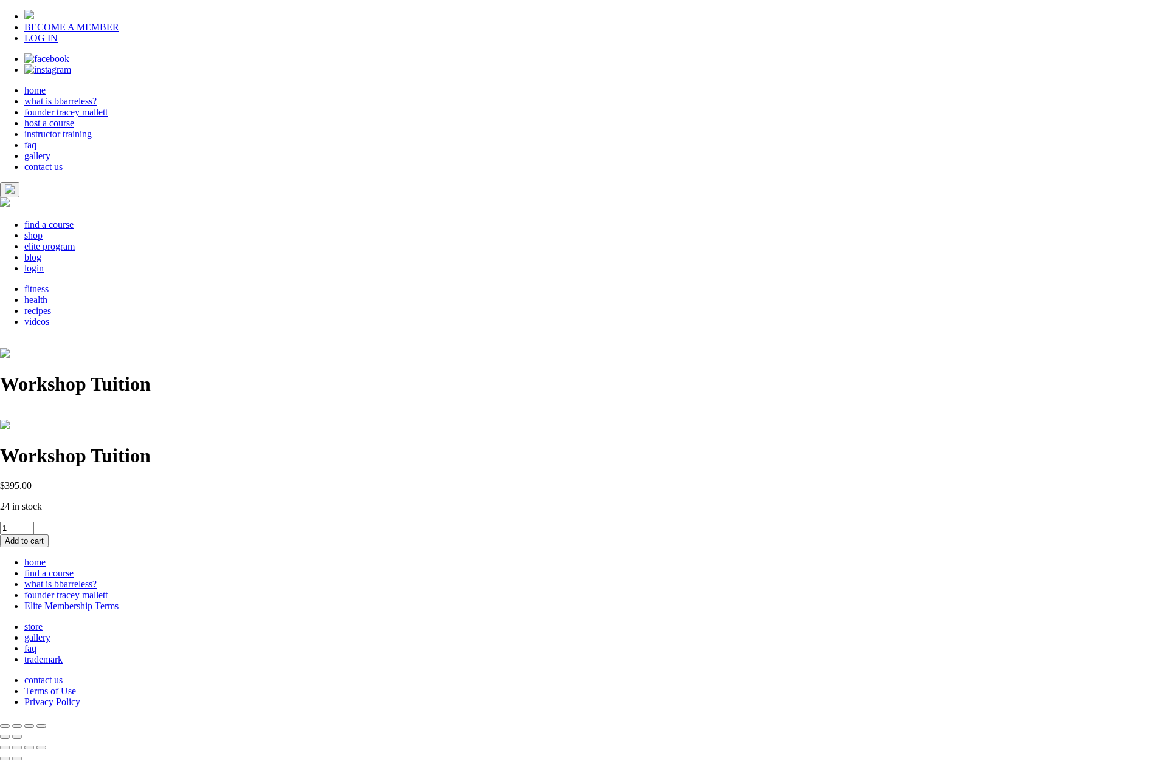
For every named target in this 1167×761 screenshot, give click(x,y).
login (34, 268)
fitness (36, 289)
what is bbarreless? (60, 101)
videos (36, 321)
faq (30, 145)
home (35, 90)
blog (32, 257)
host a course (49, 123)
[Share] (17, 726)
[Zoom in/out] (41, 726)
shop (33, 235)
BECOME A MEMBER (71, 27)
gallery (37, 156)
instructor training (58, 134)
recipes (37, 310)
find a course (49, 224)
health (35, 300)
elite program (49, 246)
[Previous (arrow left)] (5, 737)
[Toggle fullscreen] (29, 726)
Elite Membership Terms (71, 606)
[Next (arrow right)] (17, 737)
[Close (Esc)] (5, 726)
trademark (43, 659)
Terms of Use (50, 691)
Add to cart (24, 540)
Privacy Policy (52, 702)
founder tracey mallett (66, 112)
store (33, 626)
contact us (43, 167)
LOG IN (41, 38)
